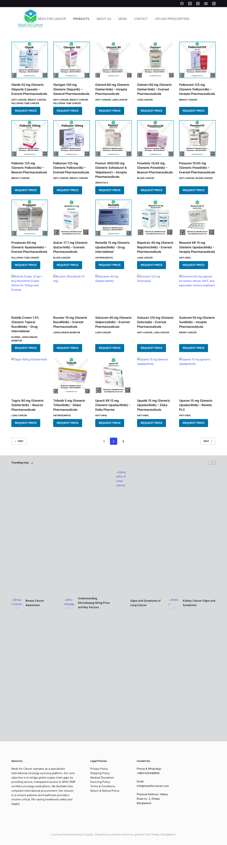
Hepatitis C (101, 182)
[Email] (206, 3)
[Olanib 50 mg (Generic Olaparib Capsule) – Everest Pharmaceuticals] (29, 60)
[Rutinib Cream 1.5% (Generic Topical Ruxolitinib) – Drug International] (29, 292)
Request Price (26, 110)
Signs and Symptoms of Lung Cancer (145, 603)
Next (206, 441)
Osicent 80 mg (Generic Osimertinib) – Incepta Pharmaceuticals (112, 89)
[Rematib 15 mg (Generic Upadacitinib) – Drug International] (113, 218)
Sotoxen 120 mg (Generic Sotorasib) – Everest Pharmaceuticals (155, 322)
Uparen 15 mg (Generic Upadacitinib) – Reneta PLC (195, 405)
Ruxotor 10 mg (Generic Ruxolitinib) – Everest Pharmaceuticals (70, 322)
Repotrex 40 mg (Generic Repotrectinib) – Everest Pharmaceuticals (155, 247)
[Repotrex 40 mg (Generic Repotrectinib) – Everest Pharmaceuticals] (155, 218)
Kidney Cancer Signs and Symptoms (199, 603)
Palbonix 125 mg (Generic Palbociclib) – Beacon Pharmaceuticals (29, 167)
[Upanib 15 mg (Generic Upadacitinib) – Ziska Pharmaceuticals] (155, 375)
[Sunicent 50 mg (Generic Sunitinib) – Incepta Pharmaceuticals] (197, 292)
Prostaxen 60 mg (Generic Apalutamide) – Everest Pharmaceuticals (29, 247)
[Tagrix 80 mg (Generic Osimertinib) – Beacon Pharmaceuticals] (29, 375)
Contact (141, 18)
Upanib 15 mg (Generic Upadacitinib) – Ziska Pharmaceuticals (153, 405)
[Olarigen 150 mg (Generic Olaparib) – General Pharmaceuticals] (71, 60)
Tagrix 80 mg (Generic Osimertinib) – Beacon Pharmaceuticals (27, 405)
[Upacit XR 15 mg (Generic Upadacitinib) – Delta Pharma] (113, 375)
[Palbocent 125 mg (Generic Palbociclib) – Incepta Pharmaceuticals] (197, 60)
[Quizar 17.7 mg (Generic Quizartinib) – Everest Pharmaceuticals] (71, 218)
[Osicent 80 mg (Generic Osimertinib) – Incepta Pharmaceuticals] (113, 60)
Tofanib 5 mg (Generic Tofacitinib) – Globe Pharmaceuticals (69, 405)
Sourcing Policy (100, 781)
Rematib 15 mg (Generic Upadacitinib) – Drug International (112, 247)
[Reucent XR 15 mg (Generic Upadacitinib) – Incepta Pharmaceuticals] (197, 218)
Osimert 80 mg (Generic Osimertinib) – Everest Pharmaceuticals (154, 89)
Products (81, 18)
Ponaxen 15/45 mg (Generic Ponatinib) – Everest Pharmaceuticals (197, 167)
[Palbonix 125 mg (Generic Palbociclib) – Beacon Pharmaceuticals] (29, 138)
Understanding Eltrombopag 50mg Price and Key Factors (94, 603)
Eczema (15, 337)
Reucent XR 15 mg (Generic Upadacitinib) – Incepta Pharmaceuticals (197, 247)
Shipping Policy (100, 773)
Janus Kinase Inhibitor (66, 332)
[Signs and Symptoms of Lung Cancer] (121, 603)
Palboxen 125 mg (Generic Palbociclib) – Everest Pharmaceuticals (71, 167)
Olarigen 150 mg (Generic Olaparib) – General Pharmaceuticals (71, 89)
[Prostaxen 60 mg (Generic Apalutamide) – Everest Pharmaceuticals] (29, 218)
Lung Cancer (119, 99)
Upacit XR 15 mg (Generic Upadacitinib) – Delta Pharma (112, 405)
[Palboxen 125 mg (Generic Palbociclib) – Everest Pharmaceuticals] (71, 138)
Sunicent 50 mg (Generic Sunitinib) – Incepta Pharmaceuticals (197, 322)
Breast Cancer (37, 99)
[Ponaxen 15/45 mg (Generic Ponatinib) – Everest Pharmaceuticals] (197, 138)
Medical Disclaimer (102, 777)
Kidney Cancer (187, 332)
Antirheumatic (104, 257)
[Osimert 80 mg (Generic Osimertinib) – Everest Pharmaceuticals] (155, 60)
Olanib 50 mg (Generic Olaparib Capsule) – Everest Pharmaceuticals (29, 89)
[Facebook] (182, 3)
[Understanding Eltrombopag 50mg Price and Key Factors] (69, 603)
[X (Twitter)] (190, 3)
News (122, 18)
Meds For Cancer (52, 18)
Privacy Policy (99, 768)
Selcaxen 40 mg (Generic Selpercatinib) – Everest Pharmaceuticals (113, 322)
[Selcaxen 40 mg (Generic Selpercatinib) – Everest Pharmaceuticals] (113, 292)
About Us (103, 18)
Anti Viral (185, 257)
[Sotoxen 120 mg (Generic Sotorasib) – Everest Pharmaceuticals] (155, 292)
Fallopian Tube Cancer (25, 103)
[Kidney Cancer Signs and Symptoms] (174, 603)
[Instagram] (198, 3)
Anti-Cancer (19, 99)
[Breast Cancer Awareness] (16, 603)
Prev (20, 441)
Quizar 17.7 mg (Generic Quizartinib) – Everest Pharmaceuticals (70, 247)
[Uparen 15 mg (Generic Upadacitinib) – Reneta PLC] (197, 375)
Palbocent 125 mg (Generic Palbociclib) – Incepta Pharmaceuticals (197, 89)
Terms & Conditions (102, 786)
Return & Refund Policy (104, 790)
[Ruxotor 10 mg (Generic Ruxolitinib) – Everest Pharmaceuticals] (71, 292)
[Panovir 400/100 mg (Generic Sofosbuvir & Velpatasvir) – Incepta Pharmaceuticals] (113, 138)
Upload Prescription (172, 18)
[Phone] (214, 3)
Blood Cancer (145, 178)
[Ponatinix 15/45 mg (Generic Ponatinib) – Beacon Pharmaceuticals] (155, 138)
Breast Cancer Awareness (35, 603)
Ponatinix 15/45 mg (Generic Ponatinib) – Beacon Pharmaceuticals (155, 167)
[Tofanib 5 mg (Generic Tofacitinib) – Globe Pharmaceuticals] (71, 375)
